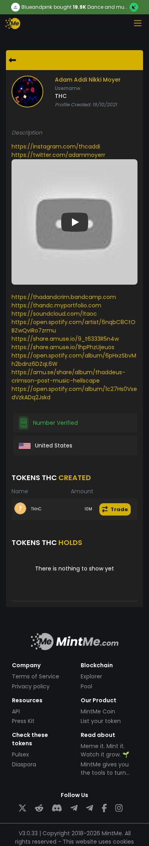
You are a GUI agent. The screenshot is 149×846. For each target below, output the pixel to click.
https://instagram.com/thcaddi (56, 146)
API (16, 711)
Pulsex (20, 754)
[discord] (57, 808)
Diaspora (24, 764)
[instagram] (118, 808)
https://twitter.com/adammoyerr (58, 155)
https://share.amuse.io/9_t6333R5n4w (65, 339)
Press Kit (23, 721)
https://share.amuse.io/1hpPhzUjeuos (63, 347)
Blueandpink (36, 7)
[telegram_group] (73, 808)
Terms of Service (35, 676)
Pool (86, 686)
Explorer (91, 676)
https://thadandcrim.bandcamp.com (64, 297)
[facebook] (104, 808)
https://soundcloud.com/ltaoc (54, 314)
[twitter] (22, 808)
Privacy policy (31, 686)
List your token (101, 721)
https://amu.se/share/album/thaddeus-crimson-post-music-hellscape (68, 376)
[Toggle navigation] (137, 23)
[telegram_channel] (89, 808)
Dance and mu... (107, 7)
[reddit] (39, 808)
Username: (68, 88)
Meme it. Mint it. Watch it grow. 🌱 (105, 750)
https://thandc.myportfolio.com (56, 305)
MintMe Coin (98, 711)
